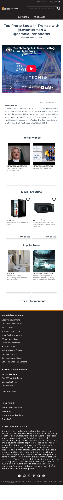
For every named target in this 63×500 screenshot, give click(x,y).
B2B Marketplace (9, 374)
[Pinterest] (34, 475)
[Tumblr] (38, 475)
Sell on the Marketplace (12, 407)
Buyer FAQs (7, 419)
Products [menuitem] (39, 17)
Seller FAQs (7, 411)
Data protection (9, 392)
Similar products (31, 191)
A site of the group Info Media (31, 481)
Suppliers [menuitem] (23, 17)
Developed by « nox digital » (53, 481)
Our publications (9, 382)
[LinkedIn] (29, 475)
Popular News (31, 245)
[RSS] (43, 475)
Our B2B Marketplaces (12, 378)
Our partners (7, 386)
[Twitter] (24, 475)
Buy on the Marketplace (12, 415)
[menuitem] (2, 17)
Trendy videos (31, 137)
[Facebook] (19, 475)
